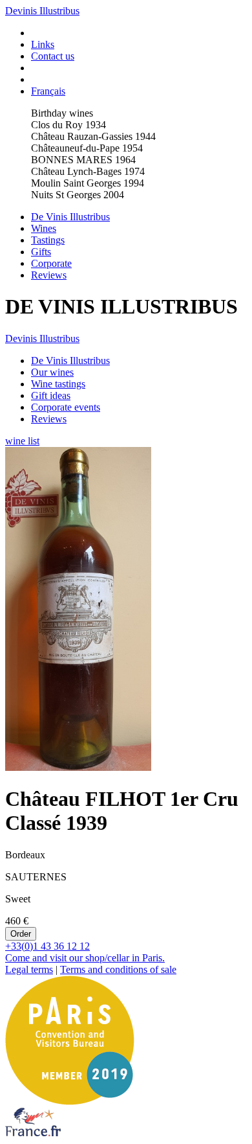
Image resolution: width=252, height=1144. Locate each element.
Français (48, 91)
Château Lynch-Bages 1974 (88, 171)
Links (42, 44)
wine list (22, 440)
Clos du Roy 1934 (68, 124)
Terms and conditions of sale (118, 969)
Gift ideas (50, 395)
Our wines (52, 372)
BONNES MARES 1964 (83, 159)
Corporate (51, 263)
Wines (43, 228)
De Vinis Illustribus (70, 216)
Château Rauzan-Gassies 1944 (93, 136)
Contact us (52, 56)
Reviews (49, 274)
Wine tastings (58, 383)
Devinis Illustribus (42, 10)
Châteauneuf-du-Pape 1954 (87, 148)
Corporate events (65, 407)
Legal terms (29, 969)
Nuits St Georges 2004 (77, 194)
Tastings (48, 240)
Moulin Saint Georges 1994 (87, 183)
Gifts (41, 251)
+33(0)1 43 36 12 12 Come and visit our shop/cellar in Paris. (85, 952)
